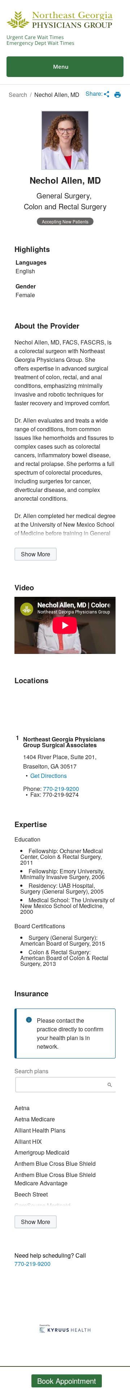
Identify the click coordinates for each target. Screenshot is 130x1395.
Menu (61, 66)
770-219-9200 (32, 1264)
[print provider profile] (117, 94)
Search (18, 94)
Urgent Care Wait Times (35, 37)
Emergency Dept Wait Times (40, 43)
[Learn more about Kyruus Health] (65, 1329)
